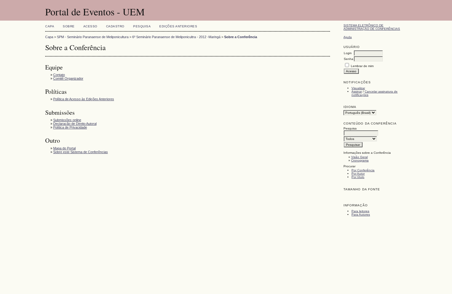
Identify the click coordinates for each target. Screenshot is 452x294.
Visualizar (358, 88)
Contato (59, 75)
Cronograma (360, 160)
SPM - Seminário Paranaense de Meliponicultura (93, 37)
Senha (348, 59)
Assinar (356, 91)
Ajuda (347, 37)
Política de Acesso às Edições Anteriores (83, 99)
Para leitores (360, 211)
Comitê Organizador (68, 78)
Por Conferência (363, 170)
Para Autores (360, 214)
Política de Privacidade (70, 127)
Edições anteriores (178, 26)
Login (348, 53)
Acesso (90, 26)
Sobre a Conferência (240, 37)
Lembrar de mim (362, 66)
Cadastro (115, 26)
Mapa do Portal (64, 148)
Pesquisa (142, 26)
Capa (49, 26)
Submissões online (67, 120)
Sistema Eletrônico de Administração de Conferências (371, 27)
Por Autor (358, 173)
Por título (357, 177)
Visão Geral (359, 157)
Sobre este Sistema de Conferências (80, 152)
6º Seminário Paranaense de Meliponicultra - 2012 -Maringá (176, 37)
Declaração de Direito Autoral (75, 123)
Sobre (69, 26)
